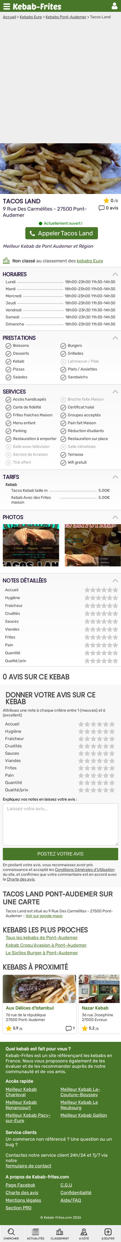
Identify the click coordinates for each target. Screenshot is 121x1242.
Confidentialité (75, 1192)
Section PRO (19, 1207)
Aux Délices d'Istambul (30, 1008)
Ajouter (108, 1238)
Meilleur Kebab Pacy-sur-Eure (28, 1118)
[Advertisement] (60, 82)
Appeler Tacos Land (65, 233)
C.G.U (66, 1185)
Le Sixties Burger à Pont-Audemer (42, 952)
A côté (84, 1238)
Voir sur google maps (44, 915)
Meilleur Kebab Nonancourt (21, 1105)
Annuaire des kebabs (38, 6)
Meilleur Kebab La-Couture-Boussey (80, 1092)
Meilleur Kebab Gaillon (83, 1115)
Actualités (35, 1238)
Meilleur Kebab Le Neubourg (79, 1105)
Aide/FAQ (70, 1200)
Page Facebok (20, 1185)
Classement (60, 1238)
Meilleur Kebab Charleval (21, 1092)
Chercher (11, 1238)
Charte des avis (21, 879)
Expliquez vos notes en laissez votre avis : (40, 799)
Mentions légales (23, 1200)
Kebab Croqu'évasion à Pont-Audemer (46, 945)
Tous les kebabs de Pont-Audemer (42, 937)
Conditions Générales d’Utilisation (85, 869)
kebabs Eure (90, 260)
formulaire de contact (28, 1166)
